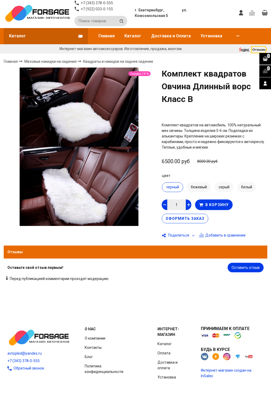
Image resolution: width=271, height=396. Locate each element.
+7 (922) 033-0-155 (97, 9)
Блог (89, 357)
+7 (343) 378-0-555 (23, 361)
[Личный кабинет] (241, 13)
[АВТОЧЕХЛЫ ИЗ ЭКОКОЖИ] (37, 13)
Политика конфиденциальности (104, 369)
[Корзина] (264, 13)
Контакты (93, 347)
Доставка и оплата (167, 365)
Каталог (132, 35)
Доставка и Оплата (171, 35)
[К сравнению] (252, 13)
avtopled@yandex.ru (24, 353)
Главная (106, 35)
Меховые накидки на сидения (50, 61)
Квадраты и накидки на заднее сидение (118, 62)
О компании (95, 338)
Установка (211, 35)
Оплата (163, 353)
